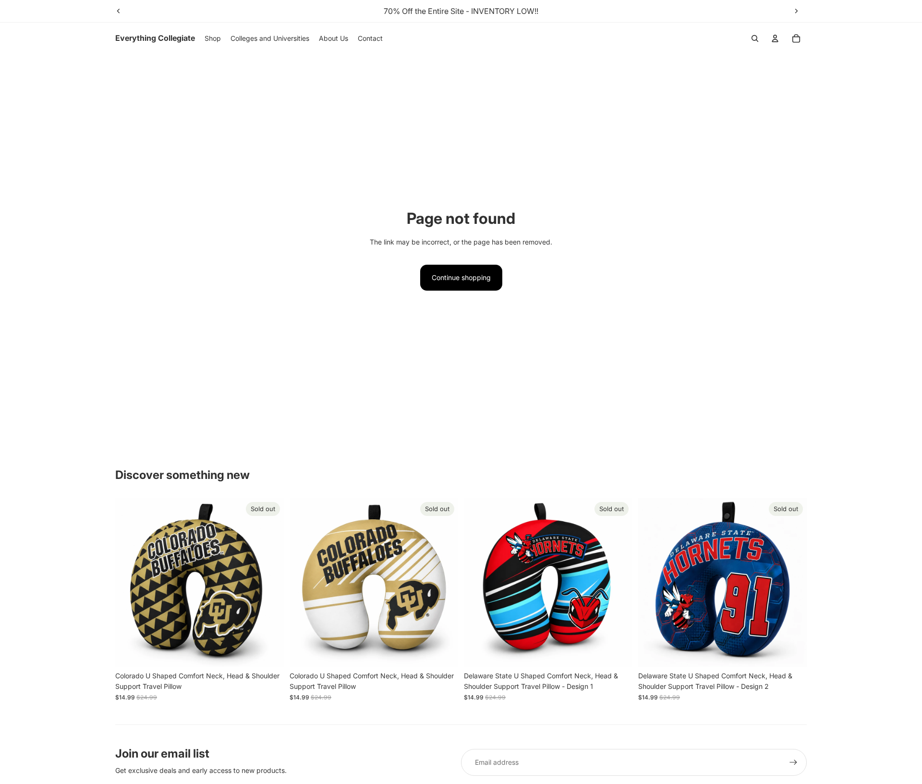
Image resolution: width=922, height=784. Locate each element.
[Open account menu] (775, 38)
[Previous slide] (118, 11)
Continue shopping (461, 277)
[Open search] (754, 38)
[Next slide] (796, 11)
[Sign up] (793, 762)
